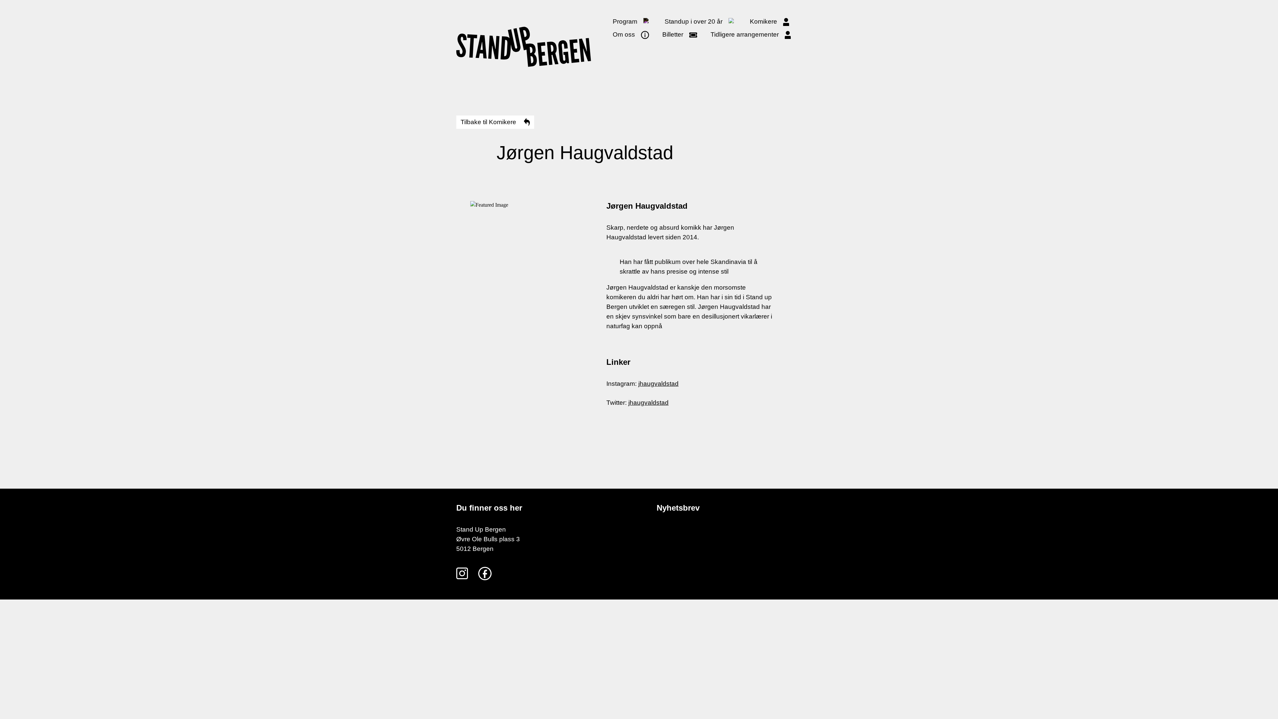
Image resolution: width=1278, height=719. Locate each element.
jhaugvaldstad (658, 383)
